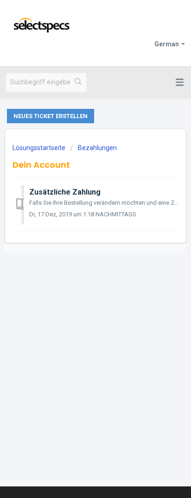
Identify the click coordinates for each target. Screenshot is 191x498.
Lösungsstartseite (40, 147)
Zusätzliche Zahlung (65, 192)
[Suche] (78, 82)
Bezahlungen (97, 147)
